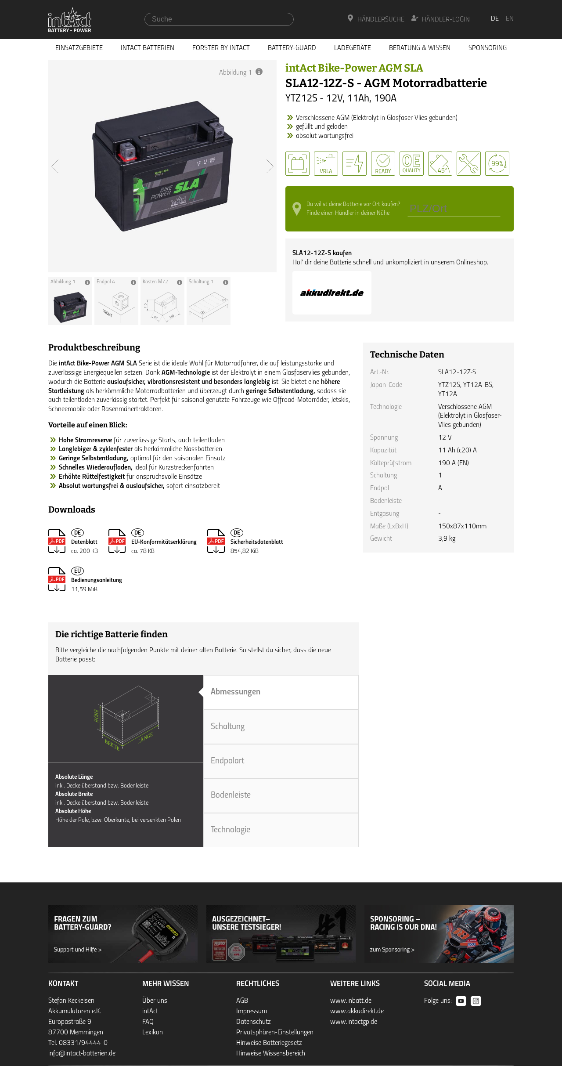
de (495, 18)
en (510, 18)
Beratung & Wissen (419, 48)
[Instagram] (476, 1001)
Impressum (251, 1011)
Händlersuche (380, 19)
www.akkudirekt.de (357, 1011)
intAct (150, 1011)
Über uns (154, 1001)
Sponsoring (487, 48)
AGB (242, 1001)
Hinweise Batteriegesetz (269, 1043)
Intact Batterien (147, 48)
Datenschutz (253, 1022)
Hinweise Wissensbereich (270, 1053)
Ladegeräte (352, 48)
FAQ (148, 1022)
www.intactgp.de (353, 1022)
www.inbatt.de (350, 1001)
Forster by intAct (221, 48)
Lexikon (152, 1032)
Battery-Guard (292, 48)
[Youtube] (461, 1001)
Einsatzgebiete (79, 48)
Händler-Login (446, 19)
